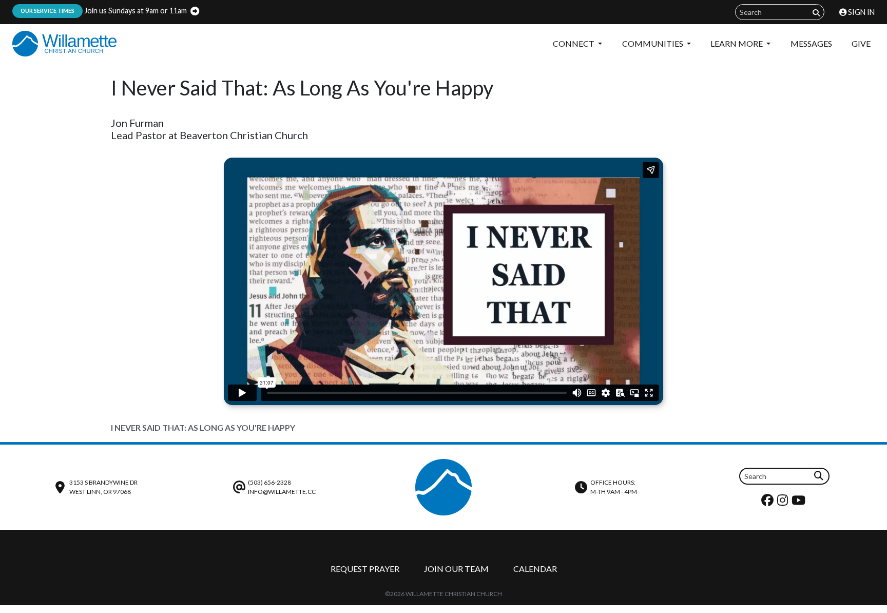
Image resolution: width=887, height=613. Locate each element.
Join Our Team (456, 568)
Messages (811, 43)
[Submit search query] (816, 13)
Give (861, 43)
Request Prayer (365, 568)
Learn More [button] (737, 43)
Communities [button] (653, 43)
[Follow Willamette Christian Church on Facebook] (768, 502)
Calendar (535, 568)
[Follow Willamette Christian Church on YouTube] (800, 502)
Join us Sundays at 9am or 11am (104, 10)
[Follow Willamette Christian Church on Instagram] (783, 502)
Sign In (860, 12)
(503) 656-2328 (269, 482)
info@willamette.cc (282, 491)
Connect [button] (574, 43)
